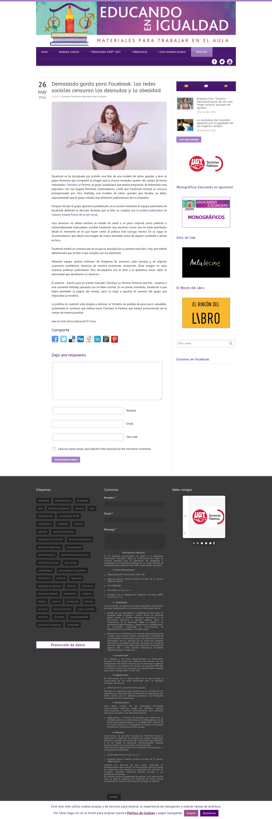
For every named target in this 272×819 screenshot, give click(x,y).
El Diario (91, 321)
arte (40, 508)
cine (91, 508)
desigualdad (74, 547)
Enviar (114, 796)
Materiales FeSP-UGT (105, 51)
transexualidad (79, 616)
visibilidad (73, 624)
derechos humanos (80, 539)
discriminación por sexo (75, 554)
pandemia (72, 601)
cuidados (63, 523)
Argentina (82, 500)
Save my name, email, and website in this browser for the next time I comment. (104, 449)
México (42, 601)
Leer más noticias (189, 139)
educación (71, 562)
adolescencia (63, 500)
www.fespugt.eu (124, 590)
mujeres (87, 593)
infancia (71, 585)
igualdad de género (49, 585)
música (56, 601)
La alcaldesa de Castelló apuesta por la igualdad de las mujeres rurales (215, 123)
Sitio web (131, 437)
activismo (43, 500)
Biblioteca (139, 51)
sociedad (59, 616)
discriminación (46, 554)
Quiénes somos (69, 51)
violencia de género (49, 624)
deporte (42, 531)
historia (61, 578)
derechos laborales (49, 547)
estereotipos (45, 570)
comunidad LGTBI (69, 516)
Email (129, 424)
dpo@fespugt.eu (114, 597)
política (88, 601)
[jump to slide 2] (202, 543)
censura (66, 96)
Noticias (201, 51)
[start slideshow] (193, 543)
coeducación (45, 516)
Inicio (44, 51)
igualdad (76, 578)
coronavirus (45, 523)
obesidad (86, 96)
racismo (42, 609)
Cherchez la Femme (78, 185)
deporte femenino (63, 531)
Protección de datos (68, 644)
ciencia (79, 508)
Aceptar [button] (191, 813)
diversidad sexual (48, 562)
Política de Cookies (141, 813)
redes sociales (99, 96)
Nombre (131, 410)
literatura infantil (48, 593)
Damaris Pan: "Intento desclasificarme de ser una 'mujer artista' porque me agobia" (214, 103)
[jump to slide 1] (198, 543)
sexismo (43, 616)
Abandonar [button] (209, 813)
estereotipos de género (72, 570)
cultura (78, 523)
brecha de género (59, 508)
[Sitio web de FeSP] (206, 173)
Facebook (76, 96)
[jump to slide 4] (210, 543)
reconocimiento (62, 609)
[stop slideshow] (215, 543)
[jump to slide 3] (206, 543)
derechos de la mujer (50, 539)
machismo (70, 593)
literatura (87, 585)
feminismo (44, 578)
